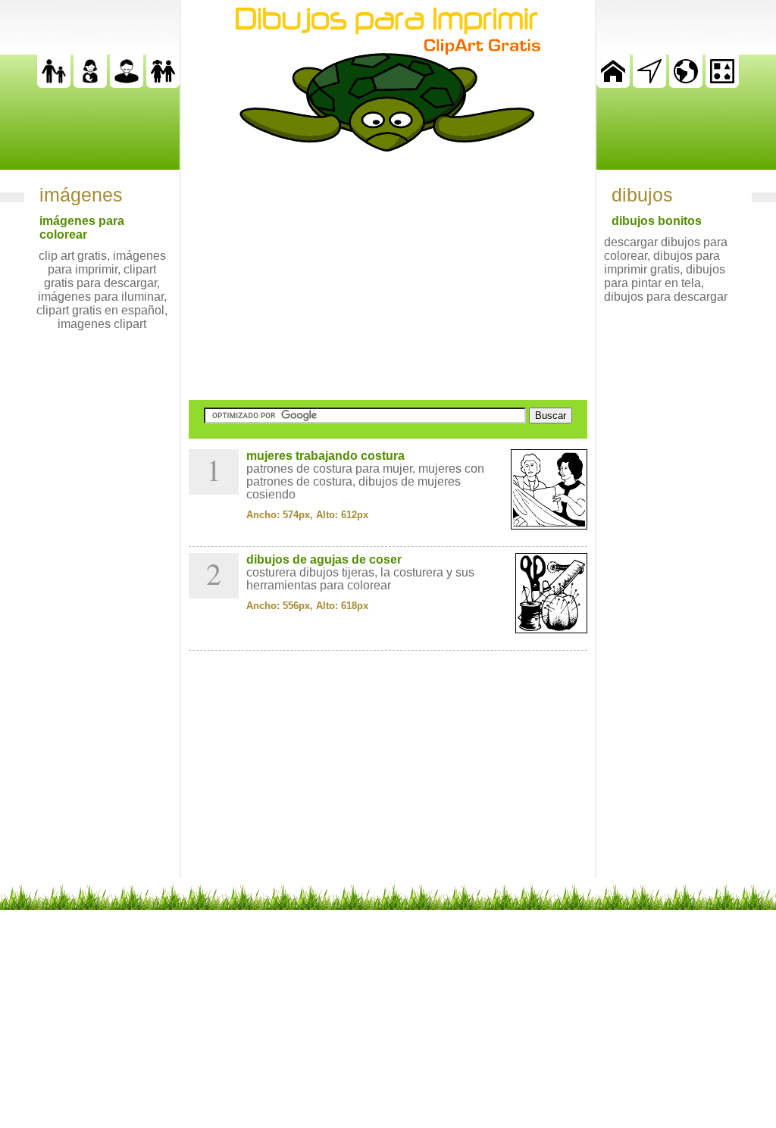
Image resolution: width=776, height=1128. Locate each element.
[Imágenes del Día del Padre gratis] (53, 83)
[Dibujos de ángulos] (649, 83)
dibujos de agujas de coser (324, 559)
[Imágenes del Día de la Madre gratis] (90, 83)
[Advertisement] (388, 276)
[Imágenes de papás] (126, 83)
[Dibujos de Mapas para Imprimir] (685, 83)
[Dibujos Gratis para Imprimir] (613, 83)
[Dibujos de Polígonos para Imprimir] (722, 83)
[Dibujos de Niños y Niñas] (163, 83)
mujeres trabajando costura (325, 455)
